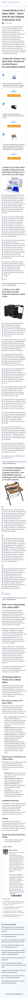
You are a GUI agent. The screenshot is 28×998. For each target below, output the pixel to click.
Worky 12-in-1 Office (12, 290)
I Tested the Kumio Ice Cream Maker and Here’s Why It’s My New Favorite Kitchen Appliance (13, 929)
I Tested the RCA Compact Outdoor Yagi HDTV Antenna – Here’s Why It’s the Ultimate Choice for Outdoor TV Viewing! (14, 903)
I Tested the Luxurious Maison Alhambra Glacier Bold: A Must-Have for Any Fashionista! (13, 911)
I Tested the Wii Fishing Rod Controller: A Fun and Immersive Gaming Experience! (13, 915)
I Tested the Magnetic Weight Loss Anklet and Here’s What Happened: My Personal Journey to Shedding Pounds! (13, 952)
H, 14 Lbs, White (17, 175)
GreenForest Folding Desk (14, 468)
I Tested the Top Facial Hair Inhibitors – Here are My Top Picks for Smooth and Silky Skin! (14, 965)
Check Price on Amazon (14, 95)
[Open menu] (25, 3)
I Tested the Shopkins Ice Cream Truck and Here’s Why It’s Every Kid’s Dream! (13, 907)
